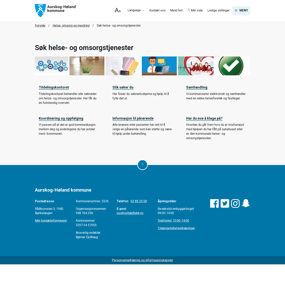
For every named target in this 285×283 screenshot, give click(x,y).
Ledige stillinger (218, 10)
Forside (40, 25)
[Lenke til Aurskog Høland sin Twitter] (225, 203)
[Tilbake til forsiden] (55, 10)
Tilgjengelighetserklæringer (176, 228)
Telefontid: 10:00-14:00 (173, 220)
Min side (197, 10)
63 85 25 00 (139, 201)
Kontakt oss (157, 10)
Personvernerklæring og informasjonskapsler (142, 260)
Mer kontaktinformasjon (51, 220)
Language (135, 10)
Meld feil (176, 10)
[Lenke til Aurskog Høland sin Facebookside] (214, 203)
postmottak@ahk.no (130, 213)
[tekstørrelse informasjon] (118, 10)
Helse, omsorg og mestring (71, 25)
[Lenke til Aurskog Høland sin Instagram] (235, 203)
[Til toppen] (142, 165)
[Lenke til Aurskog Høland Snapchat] (246, 203)
